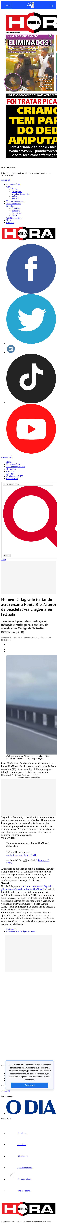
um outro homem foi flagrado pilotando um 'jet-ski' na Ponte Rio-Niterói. (26, 888)
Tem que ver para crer (15, 201)
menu (8, 5)
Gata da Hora (12, 478)
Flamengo (16, 211)
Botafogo (15, 208)
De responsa (17, 191)
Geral (8, 187)
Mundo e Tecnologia (20, 194)
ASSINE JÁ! (6, 457)
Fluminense (16, 213)
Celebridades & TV (14, 476)
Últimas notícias (13, 184)
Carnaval (10, 222)
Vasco (14, 215)
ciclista (16, 931)
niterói (21, 931)
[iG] (30, 8)
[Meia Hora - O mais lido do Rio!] (28, 241)
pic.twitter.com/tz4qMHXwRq (21, 855)
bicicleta (9, 931)
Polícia (14, 189)
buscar (6, 556)
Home (9, 220)
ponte (26, 931)
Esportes (10, 206)
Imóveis (15, 199)
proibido (32, 931)
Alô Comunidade (13, 203)
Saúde (14, 196)
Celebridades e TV (14, 218)
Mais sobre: (11, 929)
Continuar (30, 1085)
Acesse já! (5, 180)
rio (37, 931)
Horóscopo (11, 469)
